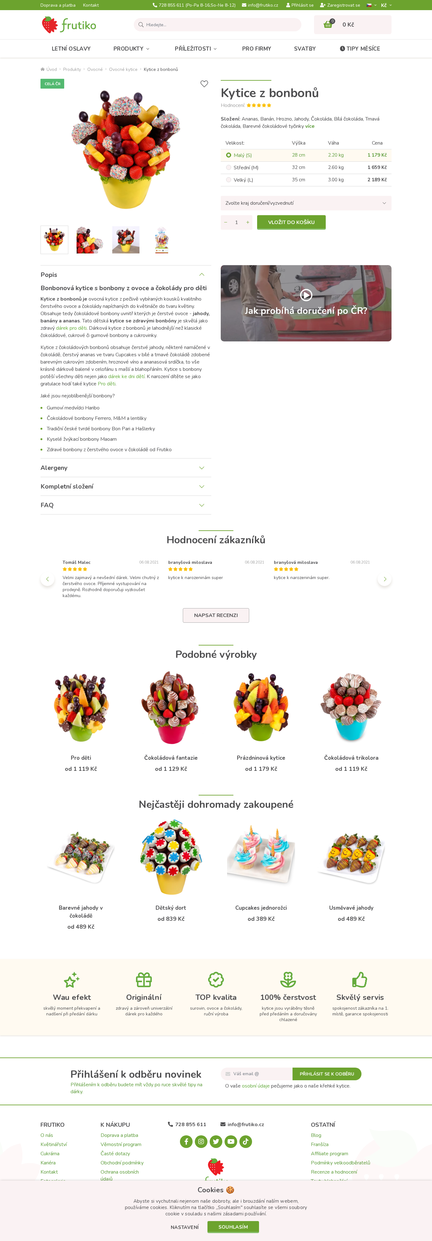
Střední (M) (246, 167)
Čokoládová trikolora (351, 758)
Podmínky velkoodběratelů (340, 1162)
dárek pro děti (71, 328)
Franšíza (320, 1144)
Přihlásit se (303, 5)
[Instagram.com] (201, 1141)
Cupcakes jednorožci (261, 908)
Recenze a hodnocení (334, 1172)
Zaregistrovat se (343, 5)
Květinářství (53, 1144)
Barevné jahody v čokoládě (81, 912)
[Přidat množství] (247, 222)
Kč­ (384, 5)
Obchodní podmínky (122, 1162)
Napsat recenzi (216, 615)
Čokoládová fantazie (171, 758)
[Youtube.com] (231, 1141)
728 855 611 (197, 5)
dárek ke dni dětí (126, 376)
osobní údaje (256, 1085)
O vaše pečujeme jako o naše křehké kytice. (287, 1085)
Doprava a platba (58, 5)
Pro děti (106, 383)
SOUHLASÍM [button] (233, 1227)
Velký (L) (243, 180)
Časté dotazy (115, 1153)
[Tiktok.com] (245, 1141)
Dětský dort (171, 908)
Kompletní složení (66, 486)
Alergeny (54, 468)
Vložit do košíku (291, 222)
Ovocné (95, 69)
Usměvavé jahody (351, 908)
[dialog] (216, 1211)
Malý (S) (243, 155)
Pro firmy (257, 49)
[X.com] (216, 1141)
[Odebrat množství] (225, 222)
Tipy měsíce (363, 49)
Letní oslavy (71, 49)
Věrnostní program (121, 1144)
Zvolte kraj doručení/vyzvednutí (259, 203)
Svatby (305, 49)
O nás (46, 1135)
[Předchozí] (47, 579)
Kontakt (91, 5)
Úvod (51, 69)
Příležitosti (193, 49)
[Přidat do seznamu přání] (204, 84)
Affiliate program (329, 1153)
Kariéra (48, 1162)
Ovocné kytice (123, 69)
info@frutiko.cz (263, 5)
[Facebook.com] (186, 1141)
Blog (316, 1135)
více (310, 126)
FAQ (47, 505)
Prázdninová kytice (261, 758)
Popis (48, 275)
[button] (185, 1228)
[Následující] (385, 579)
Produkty (129, 49)
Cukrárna (49, 1153)
